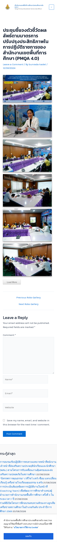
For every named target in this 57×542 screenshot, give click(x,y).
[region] (28, 528)
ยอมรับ (28, 536)
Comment (9, 334)
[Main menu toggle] (51, 7)
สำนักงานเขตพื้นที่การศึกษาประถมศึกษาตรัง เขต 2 (29, 6)
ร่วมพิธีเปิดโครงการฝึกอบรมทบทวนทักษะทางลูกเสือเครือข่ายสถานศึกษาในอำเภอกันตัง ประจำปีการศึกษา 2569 (27, 507)
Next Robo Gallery (28, 304)
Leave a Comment (13, 64)
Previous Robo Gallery (28, 297)
